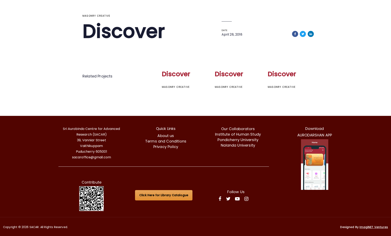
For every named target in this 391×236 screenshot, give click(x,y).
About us (165, 135)
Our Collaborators (238, 128)
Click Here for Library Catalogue (163, 195)
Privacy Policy (165, 146)
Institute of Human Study (238, 134)
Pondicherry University (237, 139)
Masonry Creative (96, 15)
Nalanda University (238, 145)
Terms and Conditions (165, 141)
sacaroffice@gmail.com (91, 157)
